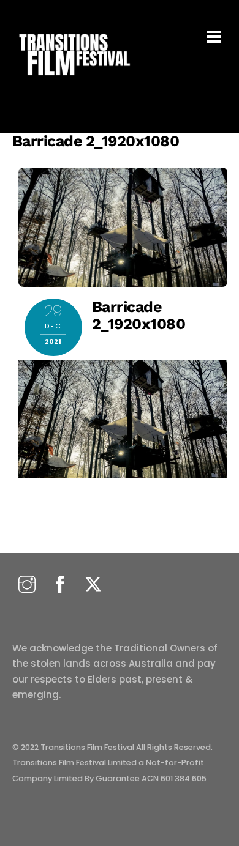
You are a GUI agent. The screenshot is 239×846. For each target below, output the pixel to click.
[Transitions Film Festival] (73, 82)
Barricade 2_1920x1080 (96, 141)
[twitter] (93, 585)
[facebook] (60, 585)
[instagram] (27, 585)
